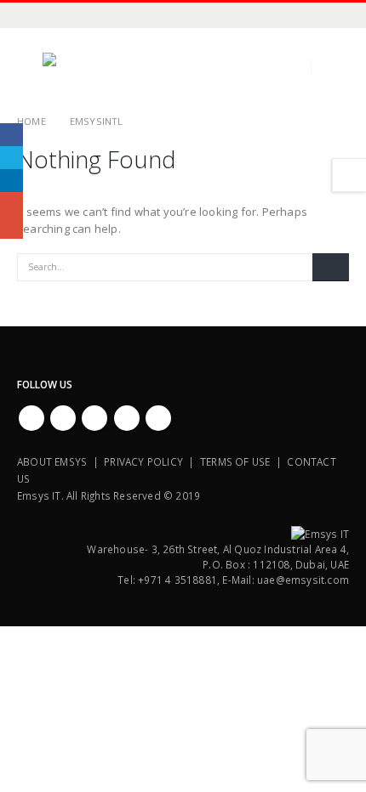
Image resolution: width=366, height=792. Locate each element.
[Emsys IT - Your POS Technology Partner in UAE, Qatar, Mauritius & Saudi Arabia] (89, 66)
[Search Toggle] (336, 66)
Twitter (63, 418)
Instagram (127, 418)
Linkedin (158, 418)
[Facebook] (30, 15)
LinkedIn (11, 180)
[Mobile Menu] (30, 66)
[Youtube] (86, 15)
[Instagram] (115, 15)
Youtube (94, 418)
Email (11, 227)
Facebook (31, 418)
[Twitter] (58, 15)
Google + (11, 203)
